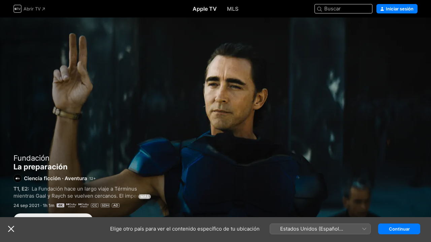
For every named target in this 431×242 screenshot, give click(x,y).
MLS (232, 8)
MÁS (144, 196)
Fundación (31, 158)
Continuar (399, 229)
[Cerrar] (11, 229)
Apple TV (205, 8)
